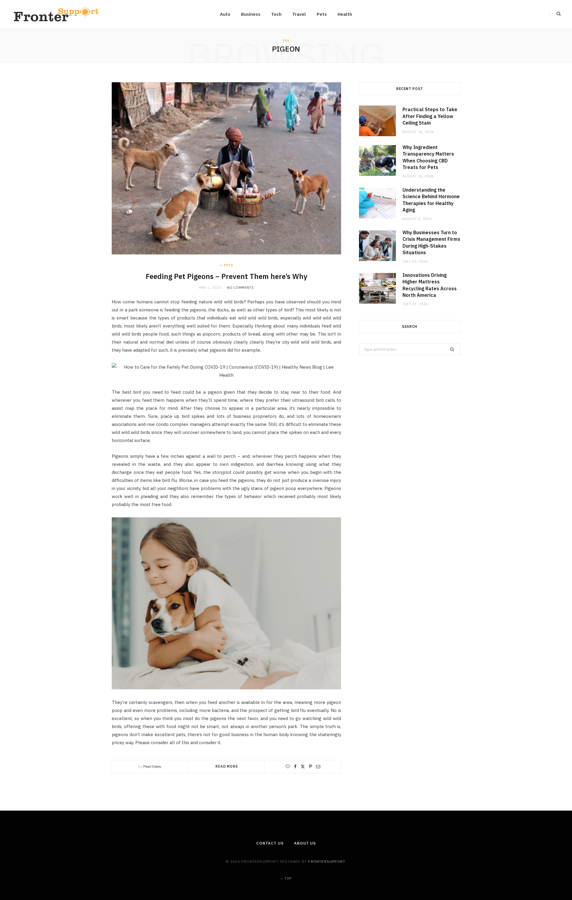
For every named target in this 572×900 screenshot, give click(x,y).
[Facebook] (295, 766)
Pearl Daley (152, 766)
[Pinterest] (310, 766)
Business (250, 14)
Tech (276, 14)
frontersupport (326, 861)
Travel (299, 14)
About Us (305, 843)
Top (287, 878)
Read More (226, 766)
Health (345, 14)
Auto (225, 14)
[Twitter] (303, 766)
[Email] (318, 766)
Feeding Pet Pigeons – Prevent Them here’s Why (226, 276)
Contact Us (270, 843)
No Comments (240, 287)
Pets (322, 14)
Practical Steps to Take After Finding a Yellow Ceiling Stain (429, 116)
